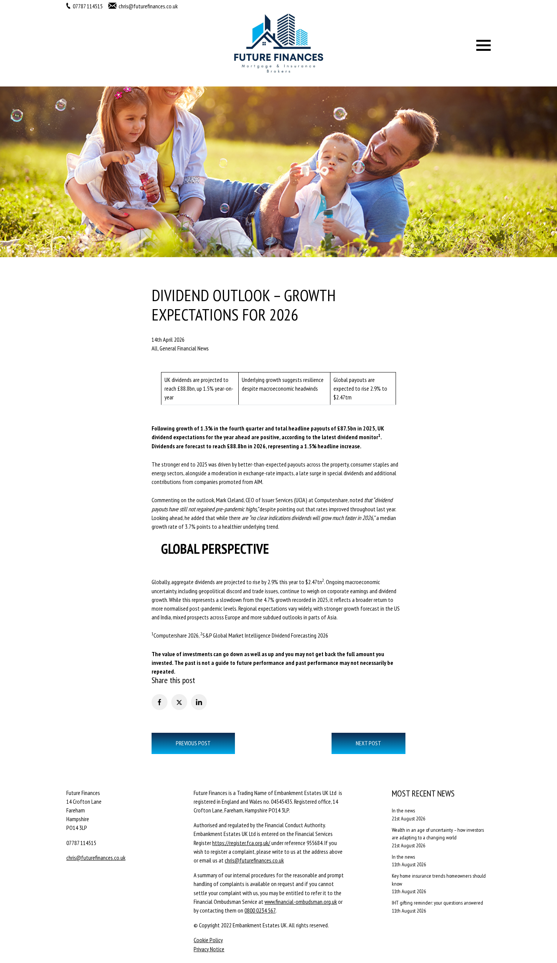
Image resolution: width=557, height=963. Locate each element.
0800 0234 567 (259, 910)
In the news (403, 810)
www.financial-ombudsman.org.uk (300, 901)
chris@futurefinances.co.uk (148, 6)
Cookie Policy (208, 940)
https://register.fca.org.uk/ (241, 843)
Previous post (193, 743)
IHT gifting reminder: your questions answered (437, 902)
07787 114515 (88, 6)
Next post (368, 743)
